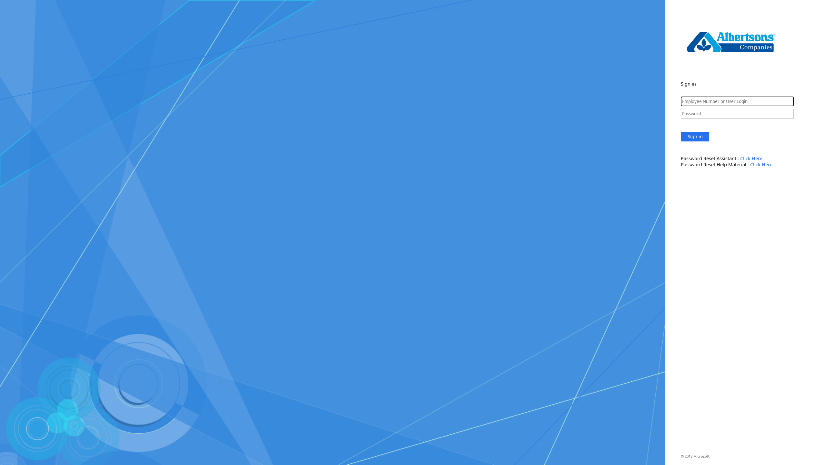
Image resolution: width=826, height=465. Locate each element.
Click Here (751, 158)
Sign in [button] (695, 136)
